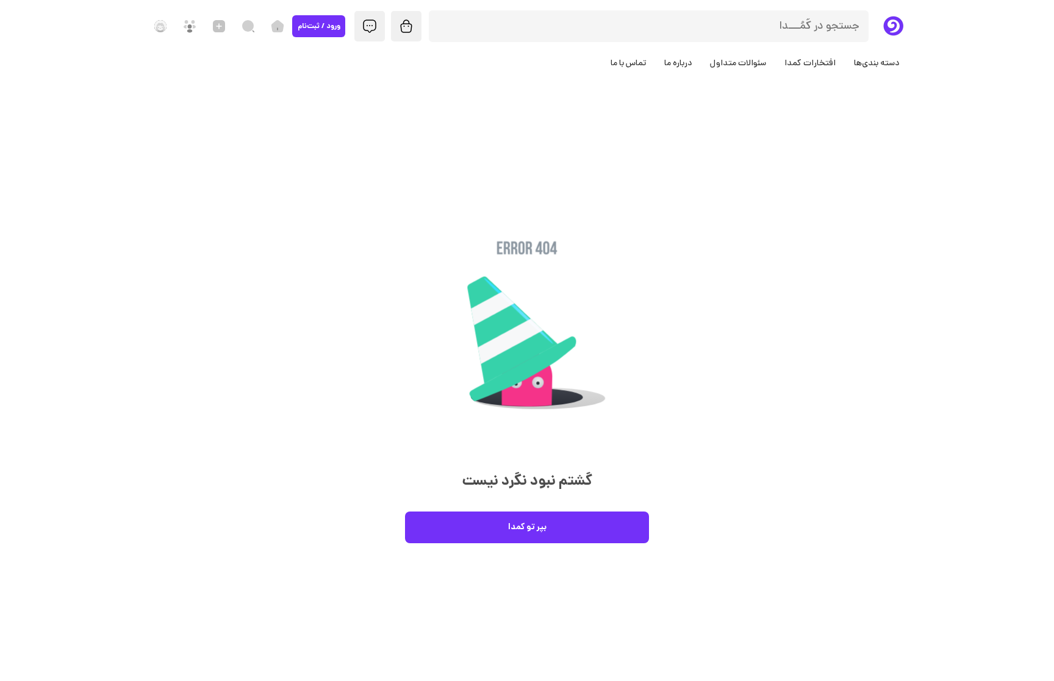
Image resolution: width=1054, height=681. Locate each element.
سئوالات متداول (738, 63)
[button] (527, 346)
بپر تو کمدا (527, 527)
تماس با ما (628, 63)
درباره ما (678, 63)
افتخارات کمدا (810, 63)
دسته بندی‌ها (876, 63)
